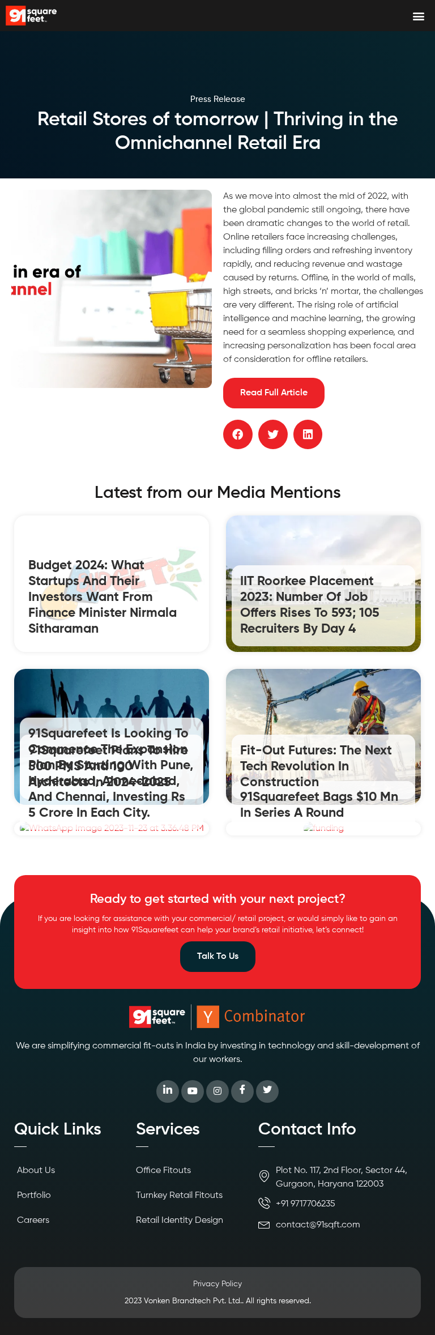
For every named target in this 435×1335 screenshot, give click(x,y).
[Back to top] (409, 1309)
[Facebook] (242, 1091)
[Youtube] (192, 1091)
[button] (418, 15)
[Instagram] (217, 1091)
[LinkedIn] (167, 1091)
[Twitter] (267, 1091)
